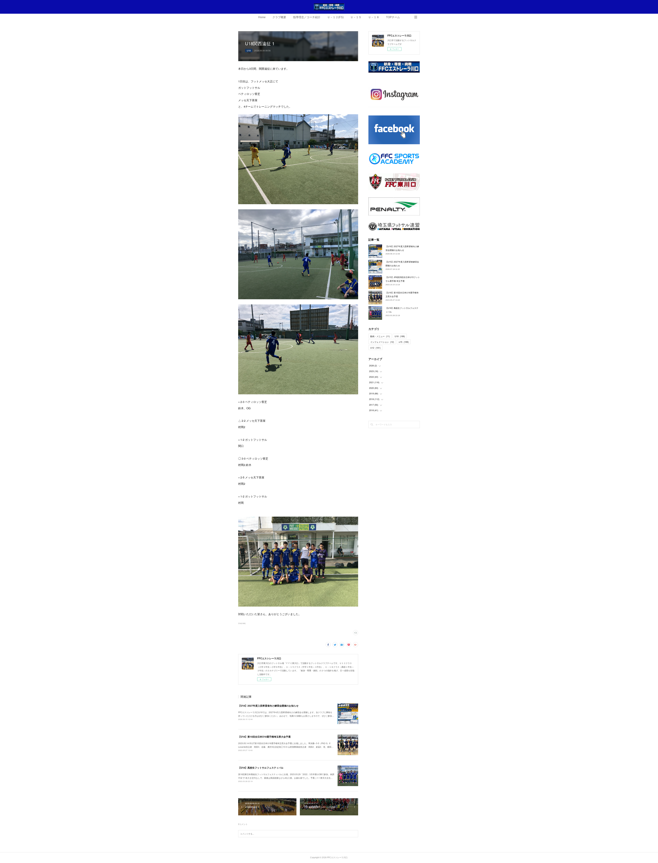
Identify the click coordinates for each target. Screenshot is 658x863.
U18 (249, 50)
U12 (375, 347)
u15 (404, 341)
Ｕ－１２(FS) (335, 17)
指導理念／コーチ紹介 (306, 17)
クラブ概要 (279, 17)
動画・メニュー (380, 336)
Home (262, 17)
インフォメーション (382, 341)
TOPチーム (393, 17)
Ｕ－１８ (373, 17)
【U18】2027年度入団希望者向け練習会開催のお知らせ (268, 705)
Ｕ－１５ (355, 17)
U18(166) (242, 623)
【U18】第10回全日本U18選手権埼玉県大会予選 (264, 736)
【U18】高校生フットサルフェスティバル (260, 767)
